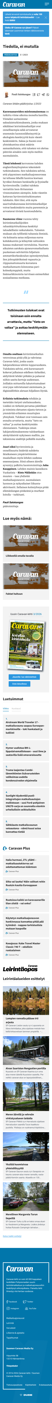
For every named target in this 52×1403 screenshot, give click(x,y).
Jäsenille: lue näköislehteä (24, 677)
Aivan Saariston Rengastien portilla (26, 1068)
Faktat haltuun (14, 593)
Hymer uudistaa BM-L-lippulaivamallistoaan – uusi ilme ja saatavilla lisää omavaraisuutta (26, 751)
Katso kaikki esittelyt (12, 1236)
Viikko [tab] (6, 708)
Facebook (13, 1301)
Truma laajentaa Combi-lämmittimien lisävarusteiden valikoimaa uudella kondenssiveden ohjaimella (23, 775)
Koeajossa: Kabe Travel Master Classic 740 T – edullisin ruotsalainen (23, 947)
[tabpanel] (26, 776)
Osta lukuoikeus (19, 684)
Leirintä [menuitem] (10, 1323)
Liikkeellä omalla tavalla (20, 555)
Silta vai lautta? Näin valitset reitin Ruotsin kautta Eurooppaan (25, 883)
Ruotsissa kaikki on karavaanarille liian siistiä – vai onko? (25, 901)
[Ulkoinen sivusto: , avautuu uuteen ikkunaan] (26, 645)
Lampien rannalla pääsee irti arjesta (22, 1020)
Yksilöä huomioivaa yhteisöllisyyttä (17, 1166)
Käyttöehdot (30, 1385)
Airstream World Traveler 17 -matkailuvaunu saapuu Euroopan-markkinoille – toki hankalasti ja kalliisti (25, 727)
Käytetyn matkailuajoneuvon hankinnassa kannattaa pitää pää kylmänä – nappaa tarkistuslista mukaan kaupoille (25, 923)
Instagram (15, 1308)
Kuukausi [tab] (16, 708)
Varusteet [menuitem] (10, 1328)
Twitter (30, 1301)
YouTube (32, 1308)
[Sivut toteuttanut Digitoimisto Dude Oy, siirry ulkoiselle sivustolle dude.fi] (26, 1395)
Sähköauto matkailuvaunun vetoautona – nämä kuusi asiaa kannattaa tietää (23, 828)
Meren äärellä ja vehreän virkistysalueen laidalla (20, 1116)
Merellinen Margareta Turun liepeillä (22, 1216)
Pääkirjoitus (10, 55)
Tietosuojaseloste (14, 1385)
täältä (12, 20)
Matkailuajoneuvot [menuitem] (15, 1318)
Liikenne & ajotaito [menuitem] (15, 1332)
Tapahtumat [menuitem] (12, 1337)
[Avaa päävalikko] (47, 4)
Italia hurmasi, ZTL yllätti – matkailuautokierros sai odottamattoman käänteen (21, 863)
